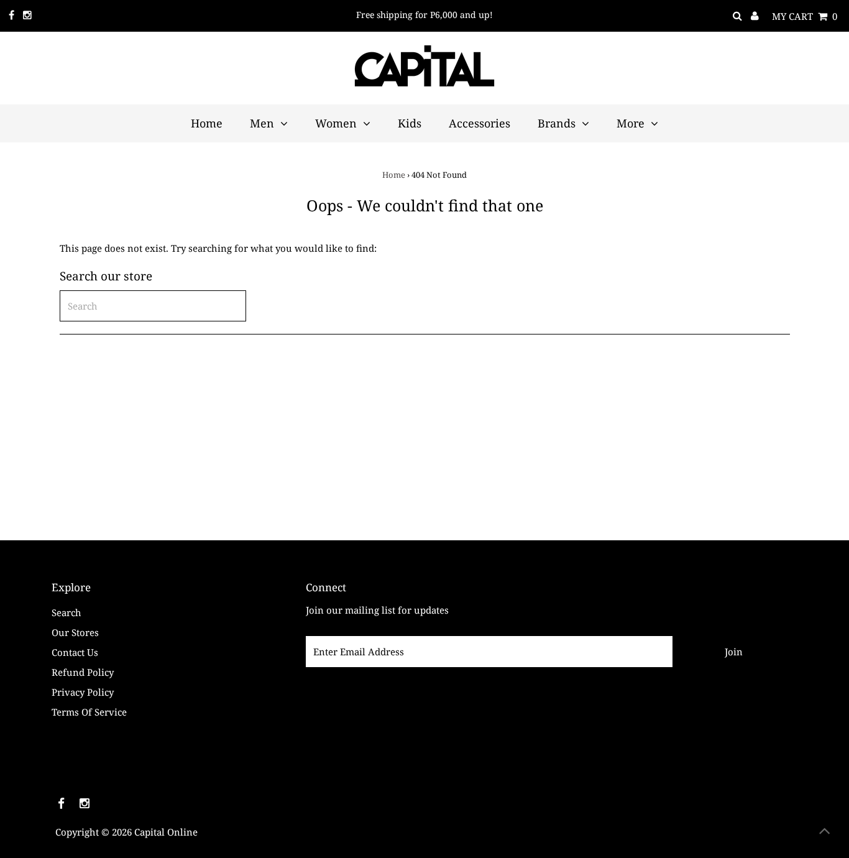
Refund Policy (83, 672)
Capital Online (166, 832)
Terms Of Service (89, 712)
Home (393, 174)
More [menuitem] (631, 123)
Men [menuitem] (262, 123)
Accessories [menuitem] (479, 123)
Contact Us (75, 652)
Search (66, 612)
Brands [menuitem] (557, 123)
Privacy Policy (83, 692)
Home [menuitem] (207, 123)
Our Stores (75, 632)
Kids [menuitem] (409, 123)
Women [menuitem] (336, 123)
